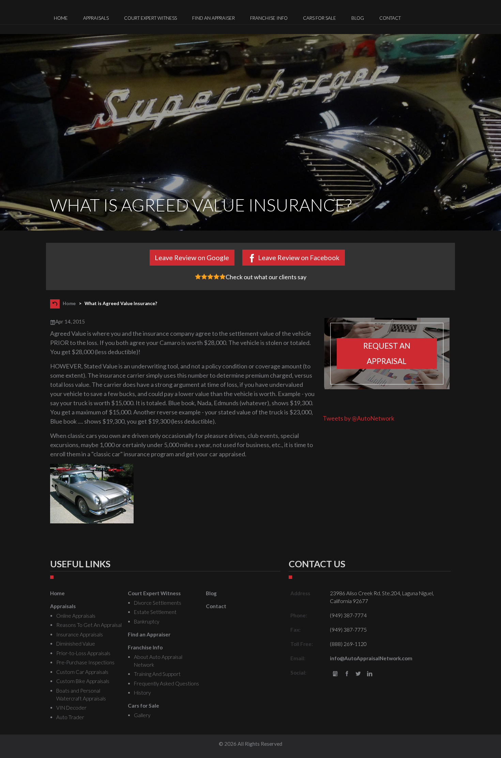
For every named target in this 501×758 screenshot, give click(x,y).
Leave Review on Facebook (298, 257)
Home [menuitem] (61, 18)
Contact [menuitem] (390, 18)
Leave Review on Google (192, 257)
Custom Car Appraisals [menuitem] (82, 672)
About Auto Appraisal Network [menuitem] (158, 661)
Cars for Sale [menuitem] (319, 18)
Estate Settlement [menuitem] (155, 612)
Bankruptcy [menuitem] (146, 621)
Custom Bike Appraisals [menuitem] (82, 681)
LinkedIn (369, 674)
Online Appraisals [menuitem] (75, 616)
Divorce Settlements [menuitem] (157, 603)
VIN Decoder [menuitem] (71, 708)
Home (69, 303)
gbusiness (335, 674)
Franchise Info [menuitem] (269, 18)
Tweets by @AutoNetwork (358, 418)
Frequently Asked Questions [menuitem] (166, 683)
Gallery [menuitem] (142, 715)
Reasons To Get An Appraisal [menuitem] (89, 625)
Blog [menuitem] (357, 18)
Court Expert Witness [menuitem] (150, 18)
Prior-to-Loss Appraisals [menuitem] (83, 653)
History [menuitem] (142, 693)
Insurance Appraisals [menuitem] (79, 634)
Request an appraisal (386, 353)
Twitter (358, 674)
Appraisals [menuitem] (96, 18)
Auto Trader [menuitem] (70, 717)
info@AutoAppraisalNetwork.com (371, 658)
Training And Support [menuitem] (157, 674)
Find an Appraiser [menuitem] (213, 18)
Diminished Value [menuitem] (75, 644)
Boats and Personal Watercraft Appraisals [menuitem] (81, 694)
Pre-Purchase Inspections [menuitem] (85, 662)
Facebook (346, 674)
